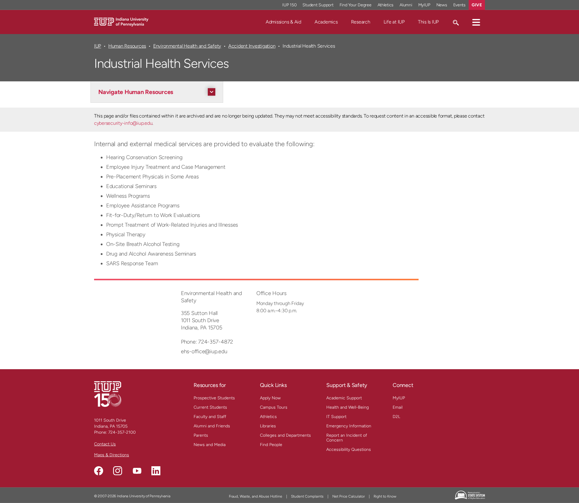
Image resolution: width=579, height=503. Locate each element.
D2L (396, 416)
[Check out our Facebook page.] (98, 470)
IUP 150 (289, 5)
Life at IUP (394, 22)
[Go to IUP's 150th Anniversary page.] (107, 393)
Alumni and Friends (212, 426)
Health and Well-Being (347, 407)
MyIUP (424, 5)
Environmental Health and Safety (187, 46)
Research (360, 22)
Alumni (406, 5)
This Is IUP (428, 22)
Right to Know (385, 496)
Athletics (386, 5)
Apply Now (270, 398)
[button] (476, 22)
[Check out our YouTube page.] (136, 470)
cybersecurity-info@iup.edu (123, 123)
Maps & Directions (111, 454)
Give (477, 5)
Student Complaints (307, 496)
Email (398, 407)
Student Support (317, 5)
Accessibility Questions (348, 449)
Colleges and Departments (285, 435)
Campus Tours (273, 407)
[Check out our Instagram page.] (117, 470)
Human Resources (127, 46)
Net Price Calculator (348, 496)
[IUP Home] (121, 21)
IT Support (336, 416)
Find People (271, 444)
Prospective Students (214, 398)
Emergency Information (348, 426)
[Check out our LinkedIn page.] (155, 470)
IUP (97, 46)
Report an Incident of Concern (346, 438)
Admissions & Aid (283, 22)
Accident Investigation (251, 46)
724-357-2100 (122, 432)
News (441, 5)
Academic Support (344, 398)
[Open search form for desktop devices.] (455, 22)
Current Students (210, 407)
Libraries (268, 426)
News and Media (210, 444)
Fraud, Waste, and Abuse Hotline (255, 496)
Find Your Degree (356, 5)
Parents (201, 435)
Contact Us (105, 444)
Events (459, 5)
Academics (326, 22)
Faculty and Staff (210, 416)
